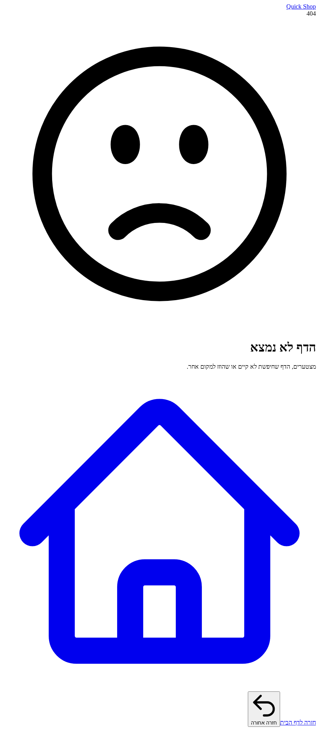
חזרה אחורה (264, 723)
